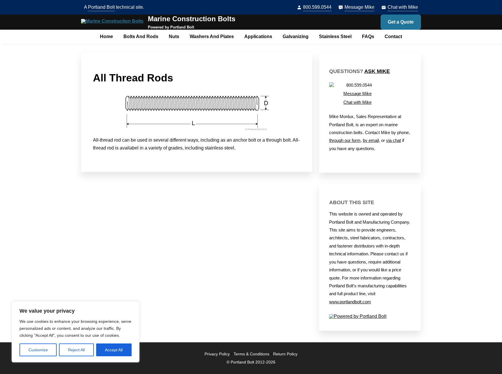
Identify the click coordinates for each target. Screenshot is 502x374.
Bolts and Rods (140, 36)
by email (371, 140)
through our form (345, 140)
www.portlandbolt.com (350, 302)
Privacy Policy (217, 354)
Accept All (114, 350)
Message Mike (359, 7)
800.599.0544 (317, 7)
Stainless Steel (335, 36)
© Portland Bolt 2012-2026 (251, 362)
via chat (393, 140)
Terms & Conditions (251, 354)
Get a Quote (401, 21)
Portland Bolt (101, 7)
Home (106, 36)
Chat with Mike (403, 7)
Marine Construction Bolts (191, 19)
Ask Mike (377, 71)
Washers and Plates (212, 36)
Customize (38, 350)
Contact (393, 36)
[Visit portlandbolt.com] (370, 316)
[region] (75, 331)
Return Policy (285, 354)
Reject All (76, 350)
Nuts (174, 36)
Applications (258, 36)
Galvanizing (296, 36)
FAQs (368, 36)
